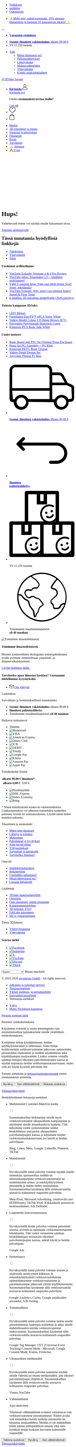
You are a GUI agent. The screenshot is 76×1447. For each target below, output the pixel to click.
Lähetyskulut (25, 62)
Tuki (12, 51)
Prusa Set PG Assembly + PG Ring (31, 345)
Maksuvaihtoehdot (28, 65)
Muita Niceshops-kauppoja (25, 1009)
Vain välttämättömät (28, 1084)
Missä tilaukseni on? (29, 55)
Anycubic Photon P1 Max (25, 356)
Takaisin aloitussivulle (15, 230)
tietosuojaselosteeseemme (42, 1073)
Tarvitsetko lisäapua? (22, 855)
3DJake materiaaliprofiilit (24, 895)
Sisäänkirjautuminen (21, 868)
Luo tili (13, 105)
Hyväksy (8, 1084)
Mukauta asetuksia (54, 1084)
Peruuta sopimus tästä (15, 1015)
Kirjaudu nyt (17, 92)
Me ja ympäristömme (22, 916)
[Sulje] (3, 29)
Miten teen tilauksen (21, 830)
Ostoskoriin (16, 11)
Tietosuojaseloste (19, 988)
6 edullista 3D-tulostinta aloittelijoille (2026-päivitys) (41, 298)
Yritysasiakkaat (18, 848)
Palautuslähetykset (28, 58)
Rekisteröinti (17, 871)
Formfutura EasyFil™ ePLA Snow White (35, 316)
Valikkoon (15, 4)
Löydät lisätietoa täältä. (16, 667)
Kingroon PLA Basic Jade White (29, 327)
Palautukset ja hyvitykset (24, 841)
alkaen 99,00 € (39, 41)
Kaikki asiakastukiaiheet (32, 72)
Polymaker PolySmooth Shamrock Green (34, 323)
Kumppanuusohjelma (22, 905)
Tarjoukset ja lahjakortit (23, 851)
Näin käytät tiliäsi (20, 844)
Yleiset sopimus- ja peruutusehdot (30, 992)
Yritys (13, 1005)
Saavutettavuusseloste (22, 995)
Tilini (12, 258)
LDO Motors (17, 313)
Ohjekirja (15, 898)
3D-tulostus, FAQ (20, 909)
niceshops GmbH (29, 978)
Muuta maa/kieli (35, 971)
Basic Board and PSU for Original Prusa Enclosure (40, 342)
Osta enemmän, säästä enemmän (29, 902)
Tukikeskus (16, 251)
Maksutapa (16, 837)
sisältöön (14, 8)
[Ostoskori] (41, 117)
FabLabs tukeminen (21, 912)
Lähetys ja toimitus (21, 834)
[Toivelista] (12, 112)
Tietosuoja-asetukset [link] (21, 998)
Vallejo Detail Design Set (24, 352)
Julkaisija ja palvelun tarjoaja (27, 985)
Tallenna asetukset (13, 1440)
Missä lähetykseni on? (22, 878)
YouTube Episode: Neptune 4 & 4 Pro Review (38, 273)
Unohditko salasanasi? (23, 875)
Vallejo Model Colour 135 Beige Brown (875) (37, 320)
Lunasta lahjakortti (20, 882)
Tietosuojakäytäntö (13, 1090)
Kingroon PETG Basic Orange (28, 349)
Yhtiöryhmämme (19, 929)
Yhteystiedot (25, 69)
